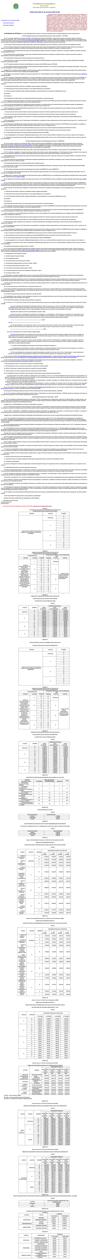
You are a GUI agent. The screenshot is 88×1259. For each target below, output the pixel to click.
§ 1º (11, 325)
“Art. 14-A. (13, 334)
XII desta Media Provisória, (36, 357)
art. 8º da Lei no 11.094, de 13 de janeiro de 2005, (20, 361)
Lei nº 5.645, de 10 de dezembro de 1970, (35, 39)
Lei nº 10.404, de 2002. (19, 176)
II (27, 387)
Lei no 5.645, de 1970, (26, 144)
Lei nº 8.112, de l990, (33, 250)
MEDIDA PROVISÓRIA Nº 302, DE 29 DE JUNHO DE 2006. (45, 12)
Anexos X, (23, 357)
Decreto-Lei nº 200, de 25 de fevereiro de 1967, (23, 251)
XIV (83, 387)
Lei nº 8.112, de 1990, (12, 146)
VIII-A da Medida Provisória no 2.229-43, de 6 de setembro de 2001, (35, 356)
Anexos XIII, (79, 387)
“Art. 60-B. (10, 375)
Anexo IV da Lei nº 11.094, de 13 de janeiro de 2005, (67, 356)
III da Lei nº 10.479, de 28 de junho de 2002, (40, 387)
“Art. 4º (12, 314)
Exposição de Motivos (8, 25)
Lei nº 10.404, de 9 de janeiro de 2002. (28, 71)
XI (27, 357)
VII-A (15, 356)
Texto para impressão (8, 22)
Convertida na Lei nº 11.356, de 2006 (10, 20)
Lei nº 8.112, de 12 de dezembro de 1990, (29, 40)
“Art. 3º (12, 306)
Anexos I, (24, 387)
